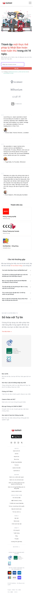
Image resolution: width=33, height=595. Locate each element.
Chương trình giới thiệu (16, 541)
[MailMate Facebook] (18, 442)
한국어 (15, 592)
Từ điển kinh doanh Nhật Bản (16, 503)
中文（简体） (19, 589)
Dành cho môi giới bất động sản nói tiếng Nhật (16, 487)
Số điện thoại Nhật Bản (16, 462)
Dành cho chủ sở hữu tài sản (16, 479)
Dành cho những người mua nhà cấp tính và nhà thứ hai (16, 483)
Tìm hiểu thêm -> (7, 331)
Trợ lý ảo (16, 465)
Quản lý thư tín (16, 450)
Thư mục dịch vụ (16, 511)
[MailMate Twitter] (21, 442)
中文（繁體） (11, 592)
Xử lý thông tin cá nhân (8, 73)
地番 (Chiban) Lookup (16, 500)
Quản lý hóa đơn (16, 467)
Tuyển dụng (16, 533)
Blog (17, 536)
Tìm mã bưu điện (17, 497)
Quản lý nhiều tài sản (17, 491)
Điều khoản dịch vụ (14, 71)
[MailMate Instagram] (14, 442)
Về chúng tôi (16, 530)
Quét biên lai (17, 470)
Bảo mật (16, 518)
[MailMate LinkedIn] (11, 442)
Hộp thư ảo (16, 456)
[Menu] (30, 3)
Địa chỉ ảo (16, 459)
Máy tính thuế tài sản (16, 509)
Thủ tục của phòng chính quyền (16, 506)
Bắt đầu (16, 68)
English (9, 589)
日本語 (13, 589)
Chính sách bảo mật (23, 71)
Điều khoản (16, 521)
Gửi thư (16, 453)
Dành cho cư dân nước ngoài (16, 477)
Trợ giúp (16, 538)
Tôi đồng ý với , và (16, 72)
